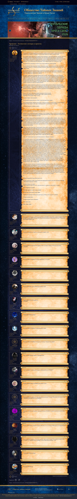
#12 (66, 352)
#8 (66, 297)
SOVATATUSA (14, 345)
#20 (66, 464)
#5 (66, 257)
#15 (66, 394)
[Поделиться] (65, 50)
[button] (19, 2)
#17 (66, 423)
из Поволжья (13, 308)
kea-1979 (14, 220)
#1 (66, 50)
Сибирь (13, 419)
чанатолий (15, 414)
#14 (66, 381)
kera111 (14, 470)
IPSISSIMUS (12, 45)
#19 (66, 450)
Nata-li (14, 290)
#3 (66, 229)
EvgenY (14, 429)
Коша (15, 235)
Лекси (15, 442)
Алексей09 (15, 358)
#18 (66, 436)
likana (15, 331)
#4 (66, 243)
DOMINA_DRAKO (15, 263)
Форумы (11, 1)
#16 (66, 408)
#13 (66, 367)
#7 (66, 284)
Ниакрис (14, 387)
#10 (66, 325)
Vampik (14, 400)
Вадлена (14, 249)
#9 (66, 312)
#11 (66, 339)
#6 (66, 270)
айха (15, 456)
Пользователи (25, 1)
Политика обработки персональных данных (43, 489)
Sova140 (14, 318)
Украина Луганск (14, 363)
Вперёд (15, 47)
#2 (66, 214)
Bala (15, 373)
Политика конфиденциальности (66, 495)
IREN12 (14, 303)
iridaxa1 (14, 276)
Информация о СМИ (11, 492)
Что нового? (17, 1)
